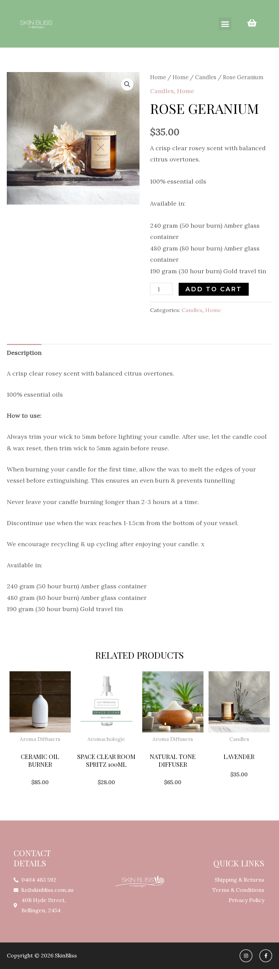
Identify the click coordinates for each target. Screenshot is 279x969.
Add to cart (213, 289)
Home (158, 77)
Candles (205, 77)
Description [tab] (24, 353)
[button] (225, 23)
